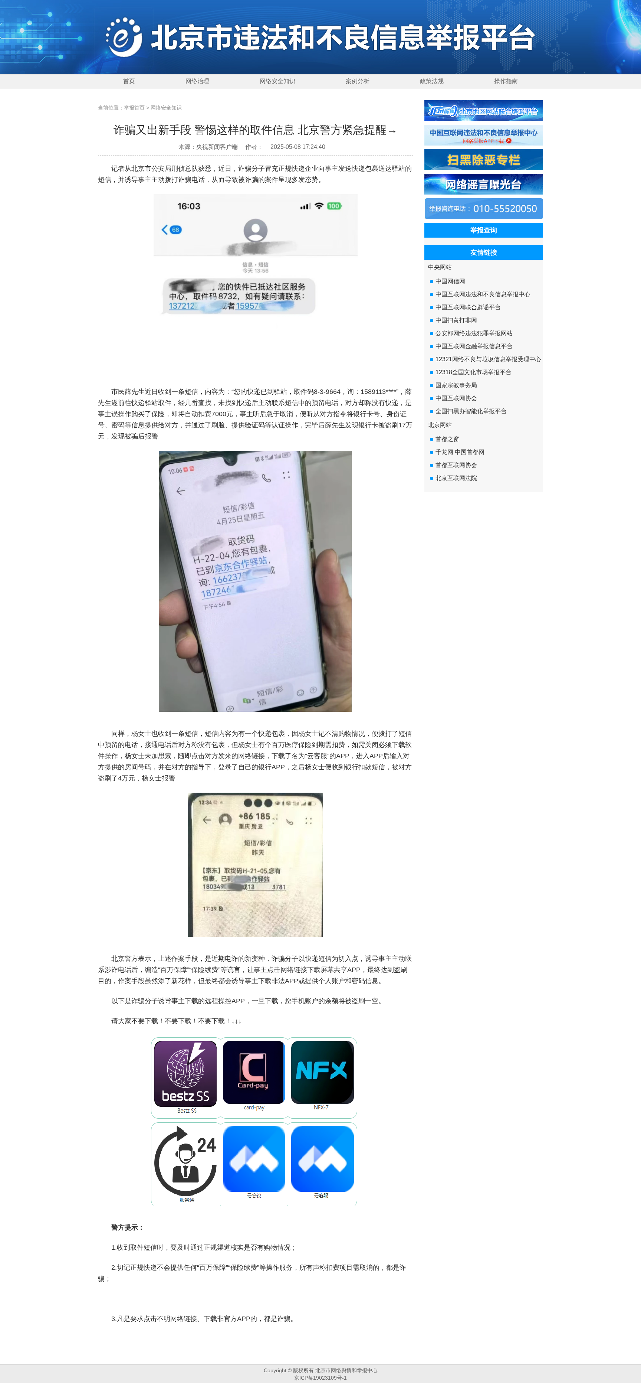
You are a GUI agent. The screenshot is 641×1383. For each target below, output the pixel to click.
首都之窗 (447, 439)
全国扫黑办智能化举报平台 (471, 411)
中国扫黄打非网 (456, 320)
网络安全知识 (277, 81)
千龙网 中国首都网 (459, 452)
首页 (129, 81)
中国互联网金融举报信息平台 (474, 346)
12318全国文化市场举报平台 (473, 372)
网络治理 (197, 81)
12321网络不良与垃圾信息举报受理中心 (488, 359)
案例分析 (357, 81)
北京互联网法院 (456, 478)
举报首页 (134, 108)
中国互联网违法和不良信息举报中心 (482, 294)
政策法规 (432, 81)
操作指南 (506, 81)
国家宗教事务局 (456, 385)
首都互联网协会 (456, 465)
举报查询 (483, 230)
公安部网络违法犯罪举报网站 (474, 333)
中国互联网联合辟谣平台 (468, 307)
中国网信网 (450, 281)
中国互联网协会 (456, 398)
